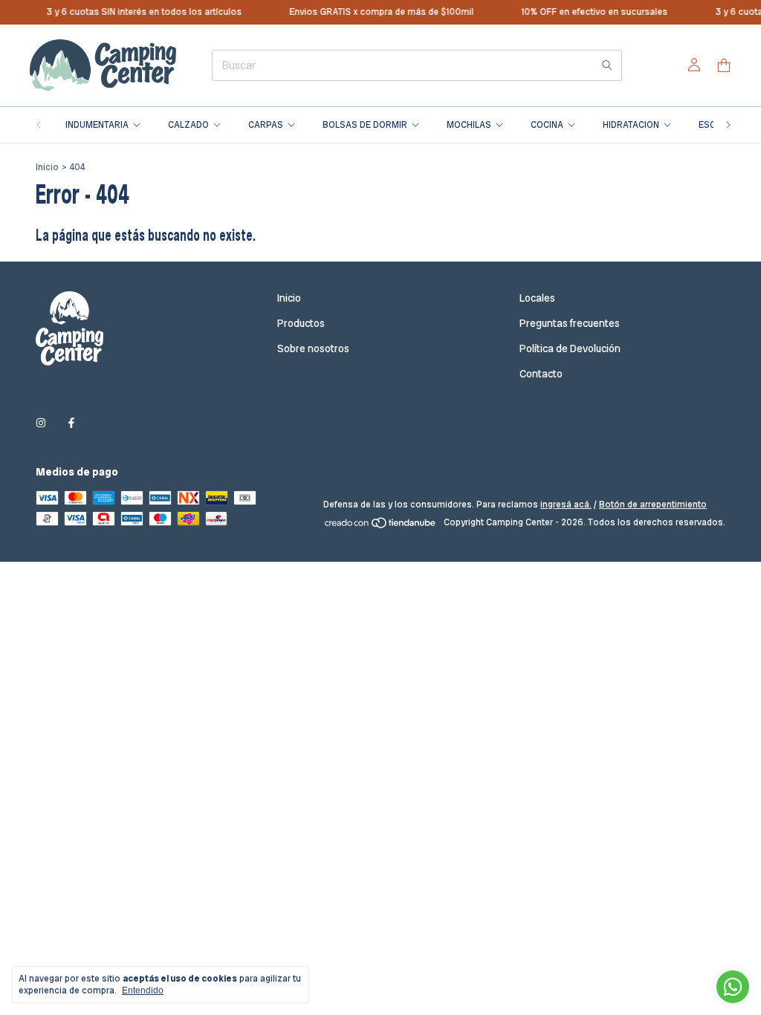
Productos (301, 323)
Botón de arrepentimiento (653, 504)
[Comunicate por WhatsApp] (732, 986)
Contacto (541, 373)
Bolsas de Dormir (365, 125)
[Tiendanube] (380, 526)
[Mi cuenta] (694, 65)
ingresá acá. (566, 504)
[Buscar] (607, 65)
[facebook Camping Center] (71, 422)
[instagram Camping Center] (41, 422)
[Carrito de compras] (723, 66)
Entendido (142, 990)
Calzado (188, 125)
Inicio (47, 167)
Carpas (265, 125)
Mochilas (469, 125)
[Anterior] (39, 125)
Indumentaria (97, 125)
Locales (537, 298)
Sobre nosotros (313, 348)
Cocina (547, 125)
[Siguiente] (728, 125)
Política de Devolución (570, 348)
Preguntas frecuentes (569, 323)
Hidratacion (631, 125)
